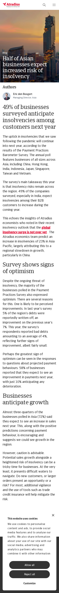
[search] (44, 5)
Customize (29, 583)
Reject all (29, 574)
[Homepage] (11, 5)
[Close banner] (53, 515)
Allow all (29, 565)
